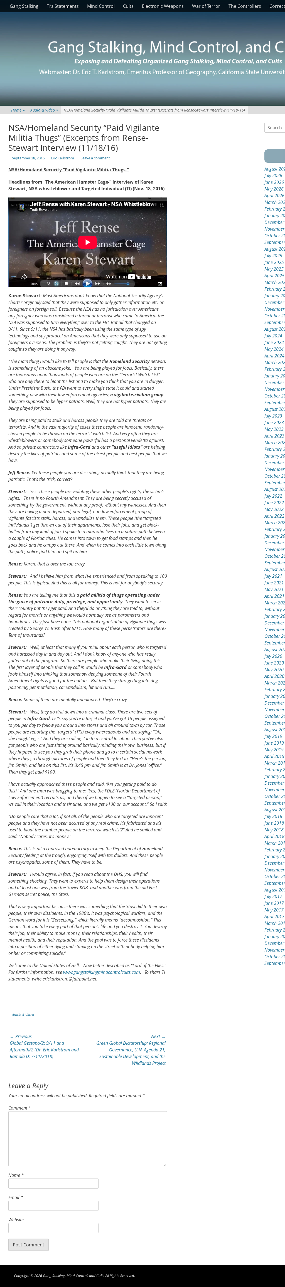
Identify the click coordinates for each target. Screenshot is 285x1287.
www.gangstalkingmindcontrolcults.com (101, 972)
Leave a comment (95, 157)
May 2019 (274, 750)
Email (15, 1197)
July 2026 (273, 175)
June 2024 (274, 342)
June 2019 (274, 743)
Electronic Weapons (163, 6)
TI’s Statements (63, 6)
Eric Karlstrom (62, 157)
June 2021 (274, 583)
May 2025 (274, 269)
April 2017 (274, 916)
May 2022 (274, 509)
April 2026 (274, 195)
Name (16, 1175)
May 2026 (274, 189)
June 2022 (274, 503)
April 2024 (274, 356)
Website (16, 1220)
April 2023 (274, 436)
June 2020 (274, 663)
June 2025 (274, 262)
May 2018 (274, 830)
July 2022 (273, 496)
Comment (19, 1108)
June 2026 (274, 182)
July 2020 (273, 656)
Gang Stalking (24, 6)
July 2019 (273, 736)
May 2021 (274, 589)
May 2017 (274, 910)
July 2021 (273, 576)
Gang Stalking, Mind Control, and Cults (73, 1275)
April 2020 (274, 676)
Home (18, 110)
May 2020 (274, 669)
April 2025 (274, 276)
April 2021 (274, 596)
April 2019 (274, 756)
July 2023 (273, 416)
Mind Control (101, 6)
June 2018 (274, 823)
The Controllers (245, 6)
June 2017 (274, 903)
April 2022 (274, 516)
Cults (128, 6)
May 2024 (274, 349)
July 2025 (273, 256)
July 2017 (273, 896)
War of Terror (206, 6)
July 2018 (273, 816)
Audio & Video (44, 110)
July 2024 (273, 336)
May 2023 (274, 429)
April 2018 (274, 836)
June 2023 (274, 422)
